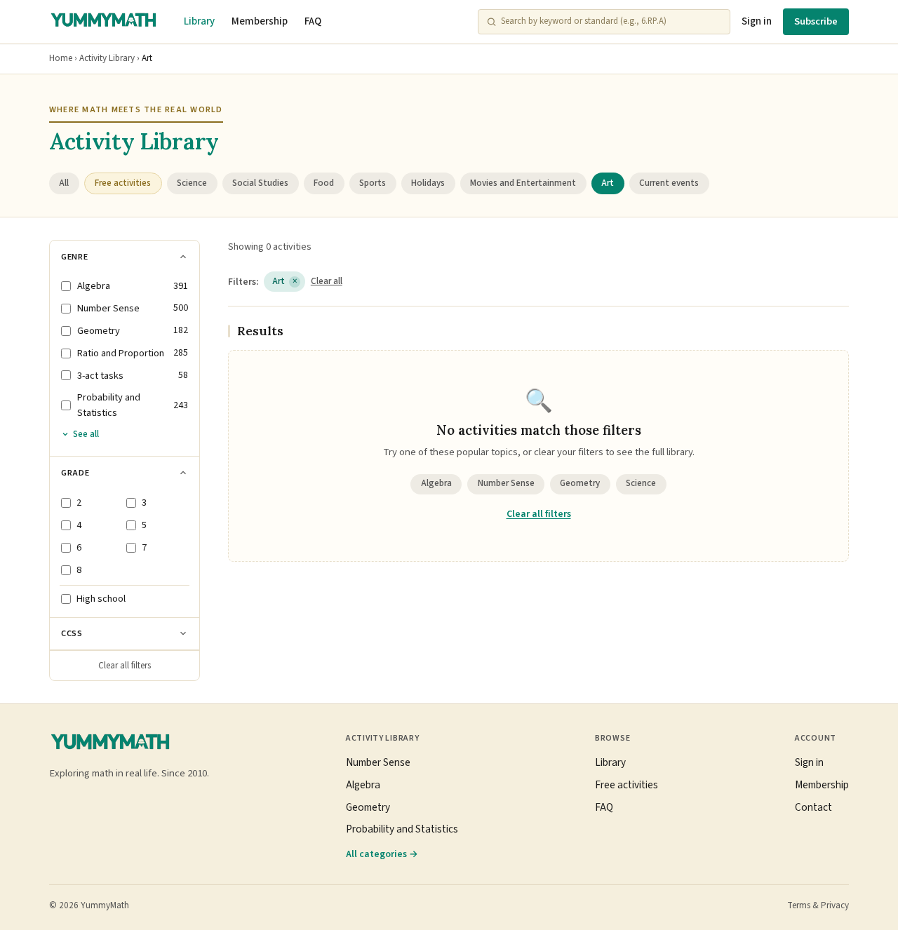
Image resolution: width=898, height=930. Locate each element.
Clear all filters (124, 665)
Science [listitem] (192, 183)
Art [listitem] (607, 183)
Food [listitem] (324, 183)
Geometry (580, 483)
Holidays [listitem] (428, 183)
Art (284, 281)
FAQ (312, 21)
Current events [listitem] (669, 183)
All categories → (382, 854)
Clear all (326, 281)
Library (199, 21)
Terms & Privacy (818, 905)
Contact (813, 807)
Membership (260, 21)
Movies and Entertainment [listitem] (523, 183)
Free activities (626, 785)
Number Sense (506, 483)
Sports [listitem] (372, 183)
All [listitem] (64, 183)
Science (641, 483)
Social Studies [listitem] (260, 183)
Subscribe (816, 21)
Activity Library (107, 58)
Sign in (757, 21)
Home (60, 58)
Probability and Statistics (402, 829)
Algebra (436, 483)
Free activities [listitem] (123, 183)
